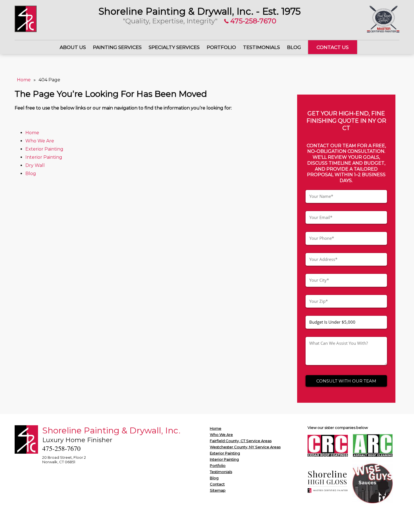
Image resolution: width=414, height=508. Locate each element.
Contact (217, 484)
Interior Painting (44, 157)
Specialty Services (174, 47)
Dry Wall (35, 165)
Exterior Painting (44, 149)
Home (24, 79)
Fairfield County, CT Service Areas (240, 440)
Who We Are (39, 141)
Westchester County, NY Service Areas (245, 447)
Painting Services (117, 47)
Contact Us (333, 47)
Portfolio (221, 47)
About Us (73, 47)
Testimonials (261, 47)
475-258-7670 (252, 21)
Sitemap (218, 490)
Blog (294, 47)
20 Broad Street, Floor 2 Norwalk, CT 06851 (64, 459)
